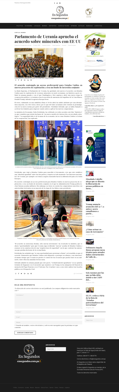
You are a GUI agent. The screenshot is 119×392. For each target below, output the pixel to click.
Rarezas (89, 25)
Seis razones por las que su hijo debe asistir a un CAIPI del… (95, 276)
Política (20, 25)
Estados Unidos (46, 45)
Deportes (52, 25)
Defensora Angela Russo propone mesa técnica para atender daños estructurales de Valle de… (95, 252)
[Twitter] (57, 3)
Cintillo (17, 32)
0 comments (79, 273)
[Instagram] (60, 3)
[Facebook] (55, 3)
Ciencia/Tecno (63, 25)
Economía (28, 25)
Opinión (74, 25)
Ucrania (64, 45)
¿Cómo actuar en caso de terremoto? (94, 230)
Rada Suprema (56, 45)
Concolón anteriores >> (99, 116)
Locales (37, 25)
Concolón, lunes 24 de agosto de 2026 (94, 106)
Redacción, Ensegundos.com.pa (23, 45)
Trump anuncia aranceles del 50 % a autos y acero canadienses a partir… (95, 209)
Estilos (81, 25)
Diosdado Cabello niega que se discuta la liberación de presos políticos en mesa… (95, 184)
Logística (98, 25)
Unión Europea (72, 45)
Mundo (44, 25)
